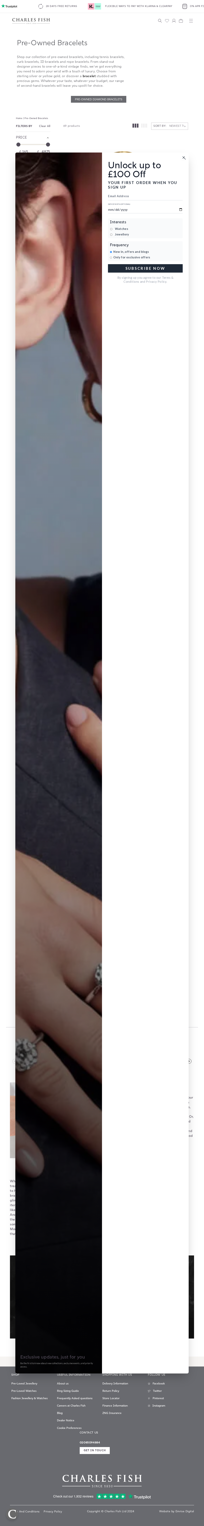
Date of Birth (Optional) (119, 204)
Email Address (118, 196)
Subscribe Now (145, 268)
